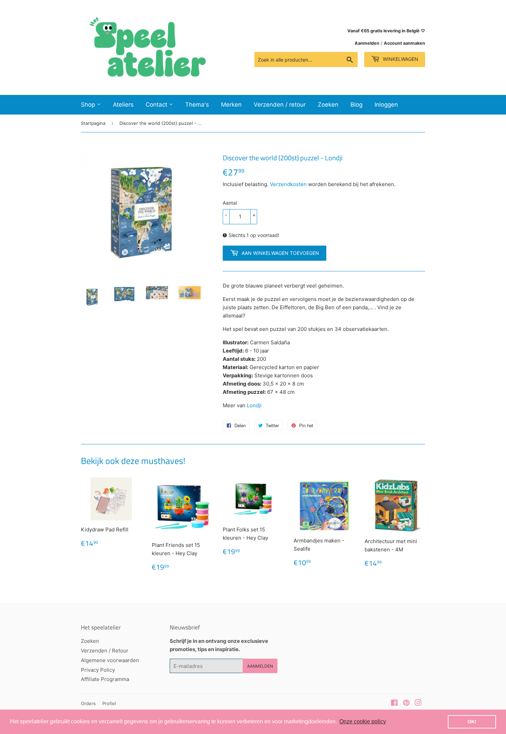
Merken (231, 104)
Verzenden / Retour (104, 650)
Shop (89, 104)
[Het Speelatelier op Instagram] (418, 703)
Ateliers (123, 104)
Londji (254, 405)
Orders (88, 703)
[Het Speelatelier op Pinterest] (406, 703)
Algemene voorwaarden (110, 660)
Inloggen (386, 104)
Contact (157, 104)
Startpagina (93, 123)
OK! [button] (471, 721)
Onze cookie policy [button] (362, 721)
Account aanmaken (404, 43)
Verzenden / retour (280, 104)
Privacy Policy (98, 670)
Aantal (230, 203)
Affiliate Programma (105, 679)
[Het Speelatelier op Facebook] (394, 703)
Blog (356, 104)
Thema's (197, 104)
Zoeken (328, 104)
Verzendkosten (288, 184)
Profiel (109, 703)
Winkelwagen (399, 59)
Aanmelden (367, 43)
